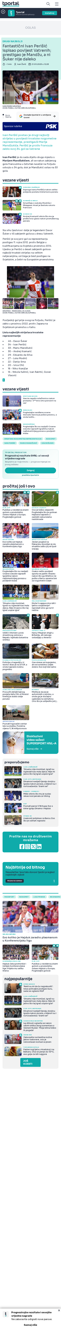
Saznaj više (30, 1324)
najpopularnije (18, 979)
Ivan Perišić (9, 443)
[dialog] (30, 1319)
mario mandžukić (28, 443)
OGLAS (30, 28)
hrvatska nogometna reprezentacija (23, 439)
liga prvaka (39, 897)
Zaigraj (30, 470)
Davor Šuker (47, 443)
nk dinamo (55, 897)
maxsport (9, 897)
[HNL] (30, 742)
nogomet (50, 439)
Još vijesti (27, 1062)
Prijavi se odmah (14, 881)
